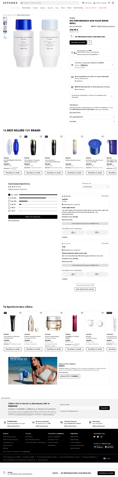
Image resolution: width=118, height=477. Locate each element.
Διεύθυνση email (64, 404)
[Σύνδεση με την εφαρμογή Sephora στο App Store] (109, 446)
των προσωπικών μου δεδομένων (24, 414)
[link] (32, 217)
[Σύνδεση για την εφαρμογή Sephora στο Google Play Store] (99, 446)
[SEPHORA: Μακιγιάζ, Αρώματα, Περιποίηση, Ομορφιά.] (10, 3)
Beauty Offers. (26, 451)
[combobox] (96, 187)
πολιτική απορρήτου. (49, 414)
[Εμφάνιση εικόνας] (5, 19)
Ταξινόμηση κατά (86, 183)
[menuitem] (86, 3)
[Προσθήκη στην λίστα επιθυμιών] (20, 136)
